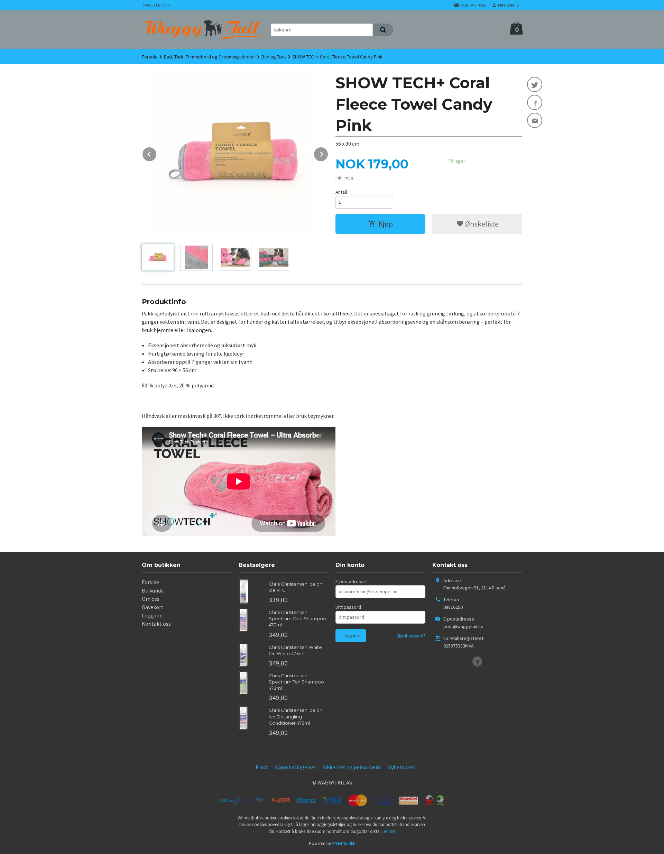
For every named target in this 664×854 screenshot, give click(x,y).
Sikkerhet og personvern (352, 767)
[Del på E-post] (534, 120)
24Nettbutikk (343, 843)
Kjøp (385, 224)
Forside (150, 57)
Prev (156, 153)
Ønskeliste (481, 224)
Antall (341, 192)
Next (328, 153)
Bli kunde (153, 590)
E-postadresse (350, 581)
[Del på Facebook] (534, 102)
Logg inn (152, 615)
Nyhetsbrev (401, 767)
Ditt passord (348, 607)
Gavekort (153, 607)
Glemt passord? (410, 636)
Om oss (150, 598)
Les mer (388, 831)
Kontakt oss (156, 623)
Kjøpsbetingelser (295, 767)
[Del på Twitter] (534, 84)
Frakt (262, 767)
